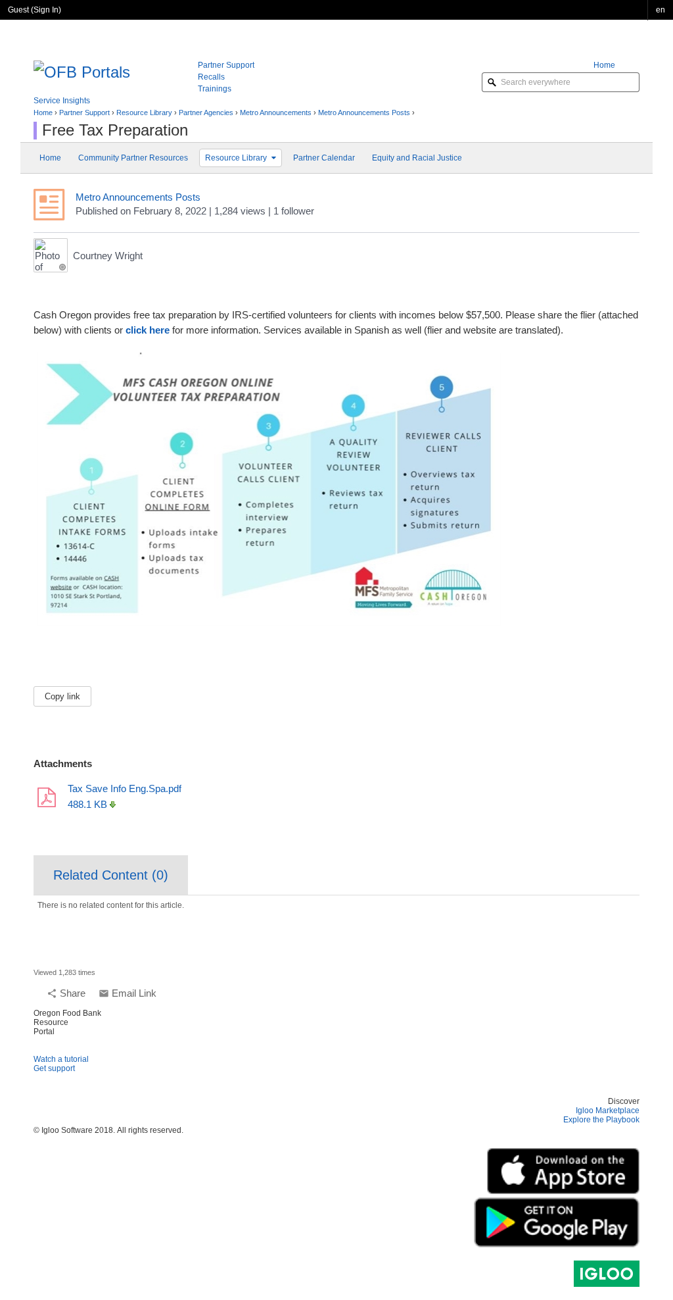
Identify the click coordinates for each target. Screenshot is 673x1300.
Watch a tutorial (61, 1059)
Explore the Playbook (601, 1119)
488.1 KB (87, 804)
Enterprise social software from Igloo (606, 1274)
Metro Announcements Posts (364, 112)
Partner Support (84, 112)
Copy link (62, 696)
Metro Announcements (276, 112)
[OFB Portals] (82, 71)
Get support (54, 1068)
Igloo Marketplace (607, 1110)
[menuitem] (616, 65)
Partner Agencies (206, 112)
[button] (660, 10)
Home (43, 112)
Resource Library (144, 112)
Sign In (46, 9)
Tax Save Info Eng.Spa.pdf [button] (124, 788)
